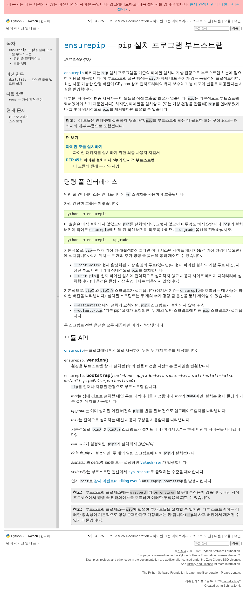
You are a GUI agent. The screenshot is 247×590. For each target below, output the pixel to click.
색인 (237, 21)
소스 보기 (15, 121)
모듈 (227, 21)
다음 (217, 21)
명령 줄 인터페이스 (27, 58)
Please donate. (231, 572)
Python (16, 21)
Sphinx (228, 585)
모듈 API (20, 63)
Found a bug (230, 581)
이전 (207, 21)
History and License (200, 564)
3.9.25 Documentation (132, 21)
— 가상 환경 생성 (26, 99)
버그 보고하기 (18, 117)
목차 (10, 43)
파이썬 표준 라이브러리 (171, 21)
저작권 (182, 551)
